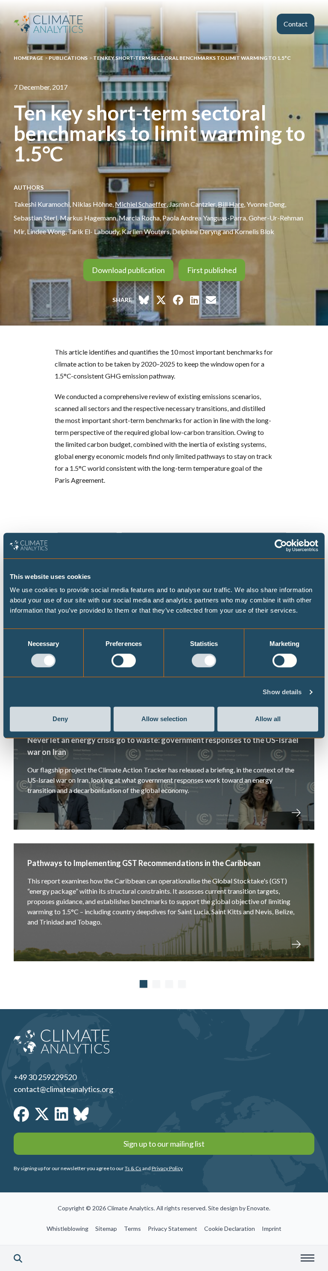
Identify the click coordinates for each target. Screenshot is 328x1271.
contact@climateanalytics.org (63, 1089)
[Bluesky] (81, 1113)
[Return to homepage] (48, 24)
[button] (18, 1258)
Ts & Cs (133, 1168)
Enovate (258, 1208)
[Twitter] (42, 1113)
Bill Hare (231, 204)
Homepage (28, 58)
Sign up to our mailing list (164, 1143)
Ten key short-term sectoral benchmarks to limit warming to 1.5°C (192, 58)
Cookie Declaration (229, 1228)
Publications (68, 58)
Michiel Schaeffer (141, 204)
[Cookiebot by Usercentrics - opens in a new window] (280, 545)
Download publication (128, 270)
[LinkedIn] (61, 1113)
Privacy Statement (172, 1228)
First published (212, 270)
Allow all (268, 718)
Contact (296, 24)
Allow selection (164, 718)
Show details (282, 692)
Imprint (271, 1228)
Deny (60, 718)
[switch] (123, 660)
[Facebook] (21, 1113)
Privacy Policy (167, 1168)
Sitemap (106, 1228)
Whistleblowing (67, 1228)
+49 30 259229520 (45, 1077)
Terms (132, 1228)
